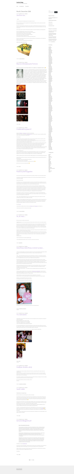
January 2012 (50, 77)
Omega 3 (50, 165)
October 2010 (50, 90)
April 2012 (50, 74)
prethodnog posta (29, 134)
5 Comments (25, 387)
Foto (18, 309)
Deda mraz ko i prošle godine (36, 271)
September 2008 (50, 110)
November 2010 (50, 89)
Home (17, 6)
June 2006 (50, 133)
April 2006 (50, 135)
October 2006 (50, 130)
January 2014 (50, 61)
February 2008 (50, 116)
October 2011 (50, 79)
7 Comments (25, 419)
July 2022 (50, 48)
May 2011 (50, 84)
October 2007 (50, 119)
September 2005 (50, 141)
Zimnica (50, 171)
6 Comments (25, 246)
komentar (24, 133)
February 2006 (50, 137)
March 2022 (50, 49)
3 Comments (25, 13)
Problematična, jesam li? (23, 129)
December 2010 (50, 88)
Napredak (50, 162)
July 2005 (50, 143)
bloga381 (42, 408)
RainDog (21, 133)
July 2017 (50, 53)
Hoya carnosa (54, 37)
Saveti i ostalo (20, 389)
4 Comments (25, 214)
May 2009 (50, 104)
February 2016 (50, 57)
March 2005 (50, 146)
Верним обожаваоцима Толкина (27, 64)
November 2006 (50, 129)
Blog (49, 155)
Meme (49, 160)
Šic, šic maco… (21, 216)
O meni (20, 58)
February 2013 (50, 66)
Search (56, 12)
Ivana (23, 13)
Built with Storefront (19, 469)
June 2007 (50, 123)
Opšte (19, 361)
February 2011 (50, 86)
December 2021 (50, 50)
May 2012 (50, 73)
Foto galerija (27, 6)
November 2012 (50, 69)
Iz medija (50, 158)
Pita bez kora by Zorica (51, 25)
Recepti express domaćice (52, 168)
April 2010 (50, 94)
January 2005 (50, 148)
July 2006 (50, 132)
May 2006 (50, 134)
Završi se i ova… (21, 15)
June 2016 (50, 54)
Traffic (49, 169)
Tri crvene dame (21, 315)
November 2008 (50, 108)
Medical (49, 159)
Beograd (50, 154)
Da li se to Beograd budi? (23, 421)
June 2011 (50, 83)
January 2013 (50, 67)
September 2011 (50, 80)
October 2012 (50, 70)
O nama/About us (21, 6)
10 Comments (26, 365)
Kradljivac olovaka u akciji (24, 367)
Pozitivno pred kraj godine (24, 171)
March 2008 (50, 115)
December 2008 (50, 107)
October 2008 (50, 109)
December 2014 (50, 60)
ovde (20, 204)
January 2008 (50, 117)
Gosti (19, 415)
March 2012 (50, 75)
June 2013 (50, 64)
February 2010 (50, 96)
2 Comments (25, 127)
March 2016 (50, 56)
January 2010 (50, 97)
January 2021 (50, 51)
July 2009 (50, 102)
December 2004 (50, 149)
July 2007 (50, 122)
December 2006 (50, 128)
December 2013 (50, 62)
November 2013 (50, 63)
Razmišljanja (22, 58)
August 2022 (50, 47)
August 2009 (50, 101)
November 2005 (50, 139)
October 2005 (50, 140)
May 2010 (50, 93)
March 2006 (50, 136)
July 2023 (50, 46)
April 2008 (50, 114)
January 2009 (50, 106)
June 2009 (50, 103)
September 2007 (50, 120)
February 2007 (50, 126)
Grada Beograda (25, 443)
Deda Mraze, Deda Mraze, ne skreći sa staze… (30, 248)
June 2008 (50, 112)
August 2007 (50, 121)
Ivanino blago (19, 2)
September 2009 (50, 100)
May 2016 (50, 55)
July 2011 (50, 82)
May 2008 (50, 113)
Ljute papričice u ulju (51, 31)
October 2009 (50, 99)
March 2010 (50, 95)
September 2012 (50, 71)
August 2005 (50, 142)
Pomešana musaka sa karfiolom (52, 20)
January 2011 (50, 87)
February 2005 (50, 147)
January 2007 (50, 127)
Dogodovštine (21, 308)
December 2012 (50, 68)
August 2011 (50, 81)
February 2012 (50, 76)
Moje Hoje (50, 161)
